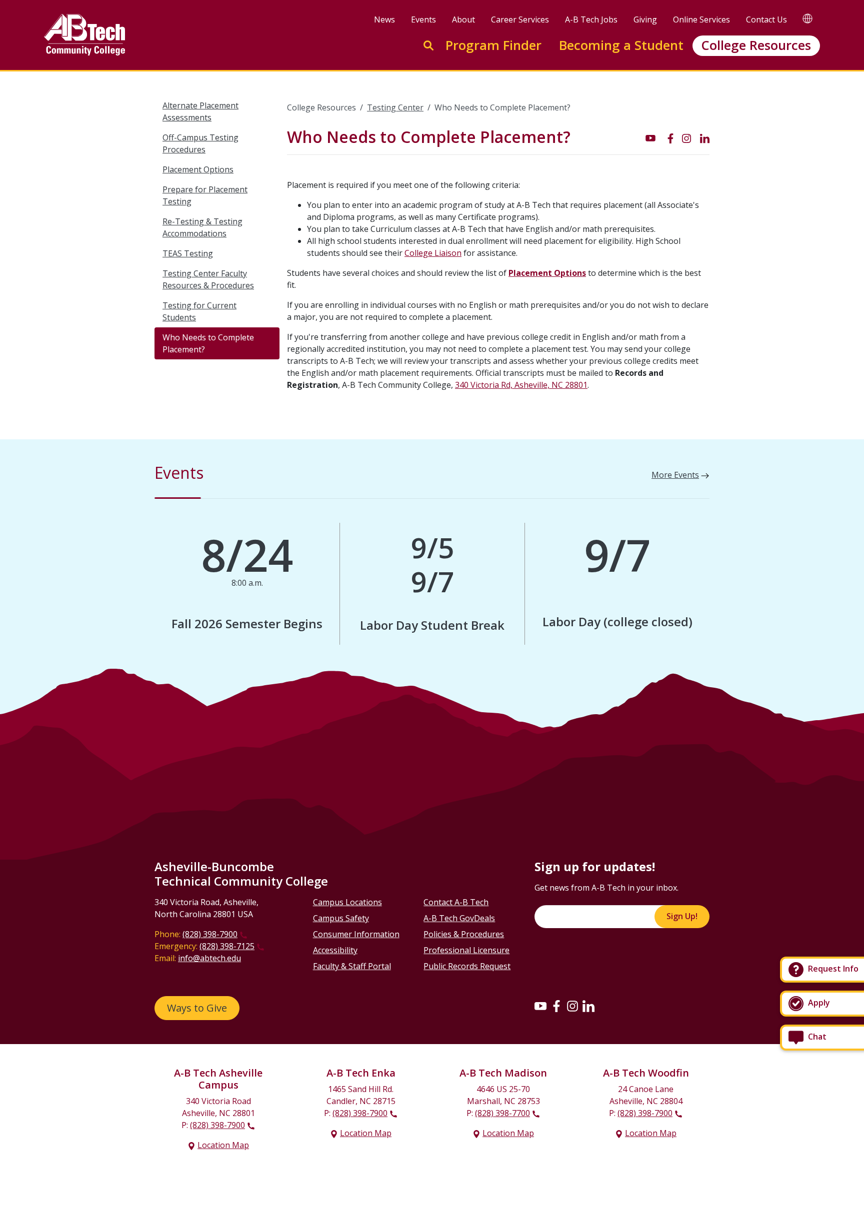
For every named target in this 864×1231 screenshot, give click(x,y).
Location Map (223, 1145)
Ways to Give (197, 1008)
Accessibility (335, 950)
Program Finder (494, 45)
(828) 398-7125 (227, 946)
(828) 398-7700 (502, 1113)
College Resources (756, 45)
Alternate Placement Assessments (200, 111)
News (384, 19)
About (463, 19)
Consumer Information (356, 934)
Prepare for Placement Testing (205, 195)
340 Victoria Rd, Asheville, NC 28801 (521, 384)
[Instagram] (572, 1006)
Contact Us (766, 19)
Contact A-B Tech (456, 902)
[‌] (651, 137)
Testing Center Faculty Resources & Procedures (208, 279)
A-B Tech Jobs (591, 19)
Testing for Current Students (199, 311)
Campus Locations (347, 902)
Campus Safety (341, 918)
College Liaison (433, 252)
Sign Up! (682, 916)
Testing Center (395, 107)
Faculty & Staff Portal (352, 966)
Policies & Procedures (464, 934)
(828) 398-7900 (210, 934)
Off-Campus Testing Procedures (200, 143)
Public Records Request (467, 966)
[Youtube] (540, 1006)
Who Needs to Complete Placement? (208, 343)
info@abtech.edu (209, 958)
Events (423, 19)
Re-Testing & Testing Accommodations (202, 227)
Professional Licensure (467, 950)
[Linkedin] (588, 1006)
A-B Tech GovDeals (459, 918)
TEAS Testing (187, 253)
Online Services (701, 19)
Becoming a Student (621, 45)
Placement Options (198, 169)
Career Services (520, 19)
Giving (645, 19)
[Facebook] (556, 1006)
